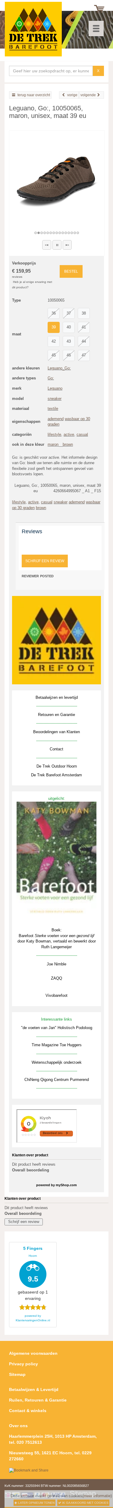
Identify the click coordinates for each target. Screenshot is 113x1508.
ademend (56, 419)
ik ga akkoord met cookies (84, 1502)
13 (72, 233)
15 (78, 233)
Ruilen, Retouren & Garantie (38, 1400)
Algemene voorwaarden (33, 1353)
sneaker (54, 398)
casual (82, 434)
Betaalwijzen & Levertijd (33, 1389)
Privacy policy (23, 1363)
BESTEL (71, 271)
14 (75, 233)
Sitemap (17, 1374)
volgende (88, 95)
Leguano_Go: (59, 368)
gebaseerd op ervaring (33, 1273)
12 (69, 233)
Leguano (55, 388)
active (69, 434)
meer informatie (97, 1496)
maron (53, 444)
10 (62, 233)
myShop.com (66, 1185)
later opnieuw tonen (36, 1502)
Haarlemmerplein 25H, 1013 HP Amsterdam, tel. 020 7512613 (53, 1439)
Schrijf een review (44, 561)
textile (53, 408)
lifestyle (54, 434)
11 (65, 233)
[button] (46, 245)
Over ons (18, 1425)
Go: (51, 378)
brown (68, 444)
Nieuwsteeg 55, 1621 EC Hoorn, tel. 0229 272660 (50, 1455)
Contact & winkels (27, 1410)
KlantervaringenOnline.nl (33, 1320)
